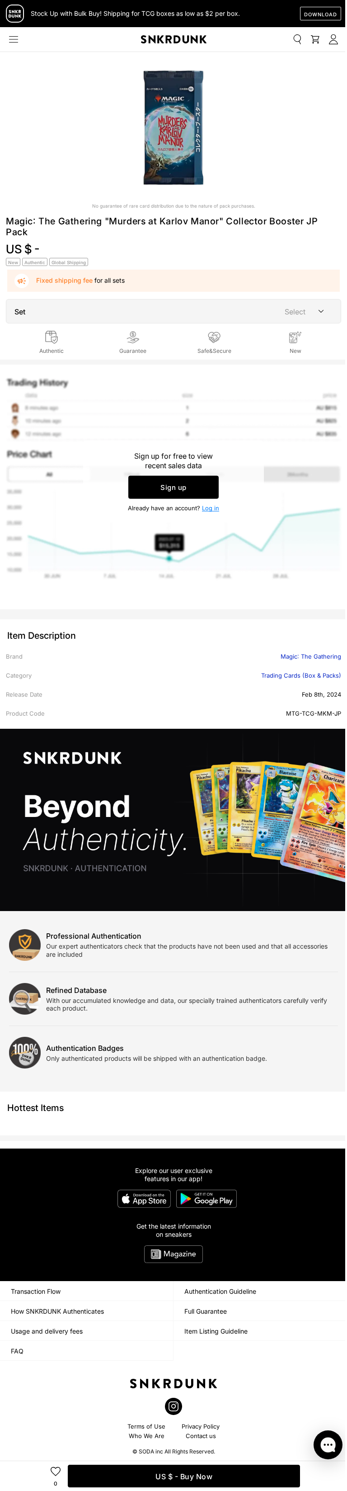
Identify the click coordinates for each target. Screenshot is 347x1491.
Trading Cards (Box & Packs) (301, 675)
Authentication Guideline (220, 1291)
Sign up (173, 487)
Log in (210, 507)
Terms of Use (146, 1426)
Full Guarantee (205, 1311)
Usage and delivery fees (47, 1331)
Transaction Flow (36, 1291)
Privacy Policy (201, 1426)
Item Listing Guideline (216, 1331)
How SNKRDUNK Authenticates (57, 1311)
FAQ (17, 1351)
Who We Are (146, 1435)
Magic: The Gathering (311, 656)
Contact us (201, 1435)
